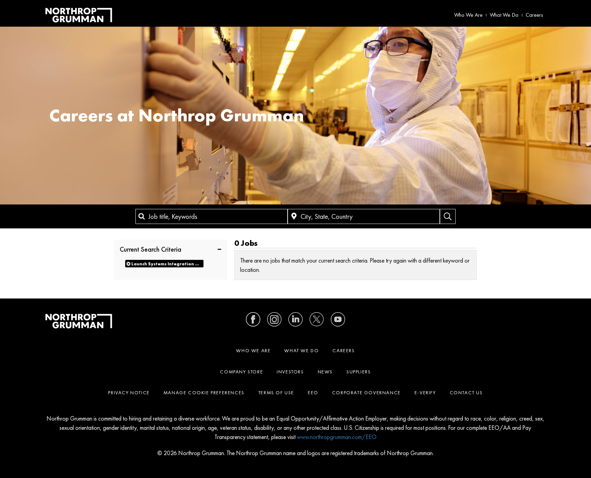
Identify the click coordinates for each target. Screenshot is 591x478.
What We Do (504, 14)
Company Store (241, 372)
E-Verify (425, 392)
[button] (170, 249)
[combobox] (211, 216)
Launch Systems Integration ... (165, 264)
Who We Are (468, 14)
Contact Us (466, 392)
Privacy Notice (128, 392)
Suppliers (358, 372)
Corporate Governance (366, 392)
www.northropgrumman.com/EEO (337, 437)
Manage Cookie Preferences (204, 392)
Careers (534, 14)
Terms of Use (276, 392)
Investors (290, 372)
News (325, 372)
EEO (313, 392)
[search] (448, 216)
